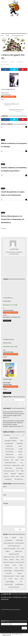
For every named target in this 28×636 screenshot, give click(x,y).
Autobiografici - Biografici (11, 440)
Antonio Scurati (7, 343)
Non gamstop (19, 468)
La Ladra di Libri (20, 61)
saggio (22, 576)
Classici (20, 446)
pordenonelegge (8, 570)
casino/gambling (9, 443)
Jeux (21, 462)
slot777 (10, 578)
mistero (14, 565)
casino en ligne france (9, 543)
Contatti (12, 609)
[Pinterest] (22, 69)
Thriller (22, 476)
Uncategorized (8, 479)
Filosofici (11, 559)
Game (12, 460)
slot (5, 578)
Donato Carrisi (7, 301)
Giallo (22, 559)
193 (4, 350)
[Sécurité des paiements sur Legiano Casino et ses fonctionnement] (14, 182)
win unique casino (19, 584)
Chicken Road (20, 443)
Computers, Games (9, 449)
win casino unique (8, 584)
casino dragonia (8, 540)
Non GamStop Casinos (9, 471)
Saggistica (21, 473)
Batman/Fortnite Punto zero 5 (16, 109)
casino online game (19, 543)
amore (6, 537)
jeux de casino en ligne (8, 562)
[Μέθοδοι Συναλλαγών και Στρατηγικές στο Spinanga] (14, 133)
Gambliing (20, 457)
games (17, 460)
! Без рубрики (7, 435)
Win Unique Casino (19, 479)
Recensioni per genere (9, 576)
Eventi (17, 556)
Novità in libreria (8, 567)
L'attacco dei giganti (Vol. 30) (17, 35)
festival (5, 559)
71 (3, 308)
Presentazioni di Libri (19, 570)
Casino (21, 440)
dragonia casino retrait (9, 556)
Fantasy (22, 556)
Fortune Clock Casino (10, 457)
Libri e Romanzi (7, 465)
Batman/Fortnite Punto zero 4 (11, 104)
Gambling (6, 460)
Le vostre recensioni (19, 562)
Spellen (12, 476)
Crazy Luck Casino (9, 451)
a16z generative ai (14, 438)
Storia (16, 578)
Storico (22, 578)
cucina (18, 548)
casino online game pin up (14, 545)
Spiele (17, 476)
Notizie (21, 565)
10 (23, 435)
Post (17, 471)
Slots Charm (6, 476)
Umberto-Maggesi (10, 581)
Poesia (21, 567)
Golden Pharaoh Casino (10, 462)
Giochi (22, 460)
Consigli (7, 35)
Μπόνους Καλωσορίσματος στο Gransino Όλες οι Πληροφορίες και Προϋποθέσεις (12, 219)
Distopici (20, 451)
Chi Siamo (7, 609)
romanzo (17, 576)
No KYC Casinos (8, 468)
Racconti (20, 573)
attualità (14, 537)
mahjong (7, 565)
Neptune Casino (16, 465)
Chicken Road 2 (9, 446)
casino (21, 537)
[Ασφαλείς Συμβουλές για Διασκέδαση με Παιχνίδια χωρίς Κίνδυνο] (14, 157)
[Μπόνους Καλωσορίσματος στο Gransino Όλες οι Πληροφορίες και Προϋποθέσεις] (14, 206)
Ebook (20, 454)
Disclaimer (17, 609)
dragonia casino (18, 551)
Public (22, 471)
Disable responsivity (7, 635)
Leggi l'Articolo (7, 320)
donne (22, 548)
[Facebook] (5, 69)
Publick (6, 473)
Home (2, 609)
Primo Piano (9, 573)
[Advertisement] (13, 266)
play (16, 567)
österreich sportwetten (13, 587)
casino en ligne (19, 540)
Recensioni (13, 473)
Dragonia (7, 551)
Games (17, 559)
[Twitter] (14, 69)
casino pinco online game (9, 548)
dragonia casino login (14, 554)
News (22, 465)
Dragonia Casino (9, 454)
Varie (21, 581)
